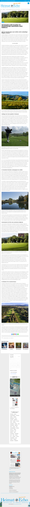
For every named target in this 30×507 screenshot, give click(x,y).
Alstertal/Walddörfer (12, 415)
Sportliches (14, 436)
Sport (11, 436)
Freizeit (11, 422)
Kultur (16, 426)
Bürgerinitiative (12, 418)
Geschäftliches (12, 423)
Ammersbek (17, 415)
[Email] (13, 334)
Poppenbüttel (16, 433)
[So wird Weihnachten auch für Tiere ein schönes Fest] (11, 345)
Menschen (11, 429)
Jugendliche (16, 425)
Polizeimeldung (12, 433)
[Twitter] (16, 334)
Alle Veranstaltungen (13, 373)
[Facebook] (12, 334)
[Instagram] (15, 334)
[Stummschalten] (17, 395)
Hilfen (18, 423)
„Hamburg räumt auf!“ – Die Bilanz (18, 349)
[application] (15, 388)
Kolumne (14, 426)
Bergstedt (15, 416)
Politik (14, 432)
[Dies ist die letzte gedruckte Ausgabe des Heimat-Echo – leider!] (25, 345)
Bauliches (11, 416)
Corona (16, 418)
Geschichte (14, 422)
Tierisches (17, 436)
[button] (15, 387)
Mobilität (15, 429)
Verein (16, 437)
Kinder (11, 426)
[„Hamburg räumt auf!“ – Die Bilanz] (18, 345)
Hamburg (16, 423)
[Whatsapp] (18, 334)
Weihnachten (11, 440)
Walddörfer (15, 439)
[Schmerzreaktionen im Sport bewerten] (4, 345)
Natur (15, 430)
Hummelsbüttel (12, 425)
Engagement (15, 419)
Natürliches (11, 432)
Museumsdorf (12, 430)
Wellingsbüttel (16, 440)
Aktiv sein (4, 9)
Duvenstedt (11, 419)
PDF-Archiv (13, 408)
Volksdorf (11, 439)
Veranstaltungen (12, 437)
